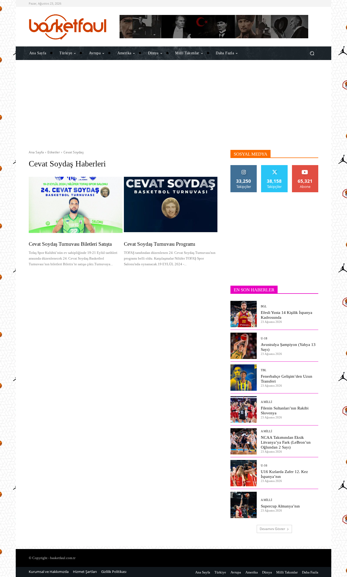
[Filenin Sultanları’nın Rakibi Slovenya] (243, 409)
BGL (264, 306)
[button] (312, 53)
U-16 (264, 465)
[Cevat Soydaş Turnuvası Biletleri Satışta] (76, 205)
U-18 (264, 338)
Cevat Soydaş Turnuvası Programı (159, 244)
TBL (263, 370)
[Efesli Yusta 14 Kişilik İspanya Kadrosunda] (243, 314)
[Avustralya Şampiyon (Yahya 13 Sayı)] (243, 346)
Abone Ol (305, 167)
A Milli (266, 402)
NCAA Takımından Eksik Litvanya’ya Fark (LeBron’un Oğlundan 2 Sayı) (286, 442)
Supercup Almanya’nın (280, 506)
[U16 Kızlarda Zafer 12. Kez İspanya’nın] (243, 473)
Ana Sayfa (36, 152)
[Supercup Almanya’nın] (243, 505)
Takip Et (243, 167)
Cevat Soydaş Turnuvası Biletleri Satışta (70, 244)
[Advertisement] (173, 105)
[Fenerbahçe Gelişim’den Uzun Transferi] (243, 377)
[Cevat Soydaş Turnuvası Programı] (171, 205)
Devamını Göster (272, 528)
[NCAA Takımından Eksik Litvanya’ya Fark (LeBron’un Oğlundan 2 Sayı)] (243, 441)
